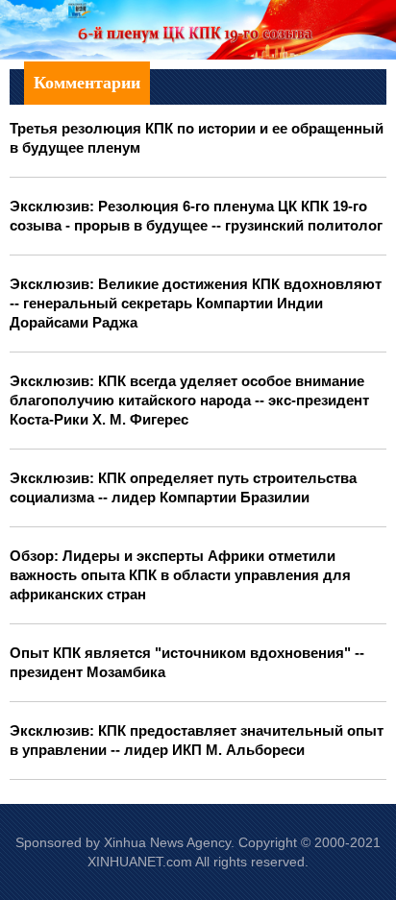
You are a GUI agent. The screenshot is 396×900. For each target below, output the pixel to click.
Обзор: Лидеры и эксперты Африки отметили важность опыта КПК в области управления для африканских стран (180, 574)
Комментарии (87, 82)
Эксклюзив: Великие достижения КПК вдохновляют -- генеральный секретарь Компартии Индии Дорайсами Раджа (196, 303)
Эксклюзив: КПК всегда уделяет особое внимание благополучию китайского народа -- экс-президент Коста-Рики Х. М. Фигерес (189, 400)
